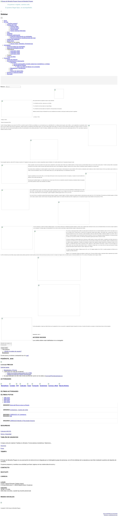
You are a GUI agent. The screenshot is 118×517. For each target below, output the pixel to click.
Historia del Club (12, 25)
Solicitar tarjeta (5, 367)
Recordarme (6, 349)
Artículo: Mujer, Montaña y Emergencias (21, 43)
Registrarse (5, 353)
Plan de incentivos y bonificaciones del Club (22, 38)
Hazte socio (10, 40)
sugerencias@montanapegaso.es (10, 479)
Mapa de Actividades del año (15, 48)
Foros (2, 448)
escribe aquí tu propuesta (62, 464)
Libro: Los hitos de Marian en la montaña (28, 66)
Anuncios (3, 445)
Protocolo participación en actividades (21, 36)
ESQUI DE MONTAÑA (16, 71)
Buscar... (3, 86)
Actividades (7, 45)
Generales (13, 62)
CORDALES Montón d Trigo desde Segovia (22, 420)
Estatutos (9, 33)
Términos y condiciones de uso (110, 515)
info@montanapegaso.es (8, 478)
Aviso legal (105, 513)
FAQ (8, 32)
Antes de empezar (12, 59)
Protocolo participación (13, 35)
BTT (11, 69)
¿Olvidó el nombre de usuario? (12, 351)
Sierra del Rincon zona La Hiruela (19, 405)
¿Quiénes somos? (12, 23)
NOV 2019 (7, 402)
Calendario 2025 (15, 52)
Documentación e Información (15, 61)
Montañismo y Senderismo (17, 68)
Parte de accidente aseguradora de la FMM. (19, 373)
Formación (7, 58)
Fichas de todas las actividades (16, 46)
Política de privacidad (112, 513)
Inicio (5, 20)
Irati (11, 416)
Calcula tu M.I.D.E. (6, 431)
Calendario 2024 (15, 51)
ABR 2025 (7, 397)
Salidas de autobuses (13, 39)
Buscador (10, 74)
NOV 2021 (7, 400)
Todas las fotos (11, 56)
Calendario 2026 (15, 53)
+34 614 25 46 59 (6, 473)
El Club (6, 22)
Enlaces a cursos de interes (15, 72)
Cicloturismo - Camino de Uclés (19, 410)
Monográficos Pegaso (19, 65)
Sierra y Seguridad (6, 434)
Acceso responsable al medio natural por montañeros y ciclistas (31, 64)
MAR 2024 (7, 399)
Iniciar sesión (4, 347)
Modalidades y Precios (10, 370)
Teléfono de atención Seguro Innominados (19, 374)
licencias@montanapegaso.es (54, 376)
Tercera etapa (14, 29)
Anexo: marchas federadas (18, 30)
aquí (27, 355)
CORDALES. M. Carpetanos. (18, 414)
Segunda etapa (14, 28)
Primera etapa (14, 26)
